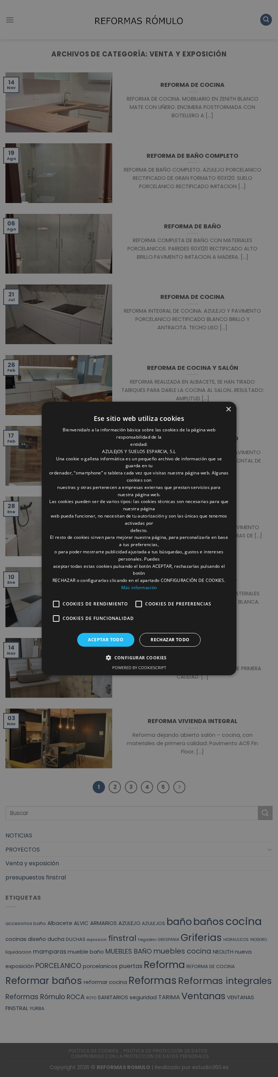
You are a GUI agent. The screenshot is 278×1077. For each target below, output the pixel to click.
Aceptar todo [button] (105, 640)
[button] (139, 657)
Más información (139, 587)
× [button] (228, 409)
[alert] (139, 538)
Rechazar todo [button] (170, 640)
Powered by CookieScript (139, 667)
